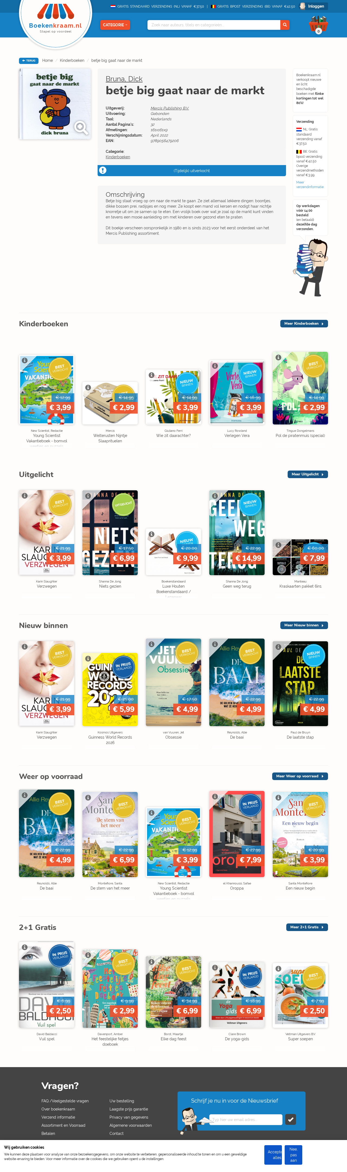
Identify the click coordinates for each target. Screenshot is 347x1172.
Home (47, 60)
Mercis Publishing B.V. (169, 108)
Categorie (113, 25)
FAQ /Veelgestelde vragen (65, 1101)
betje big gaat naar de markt (116, 60)
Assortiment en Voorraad (63, 1125)
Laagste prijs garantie (129, 1109)
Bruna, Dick (124, 79)
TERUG (30, 61)
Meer (301, 323)
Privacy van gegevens (129, 1117)
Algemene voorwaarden (131, 1125)
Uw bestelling (122, 1101)
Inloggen (316, 6)
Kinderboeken (72, 60)
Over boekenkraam (58, 1109)
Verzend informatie (58, 1117)
